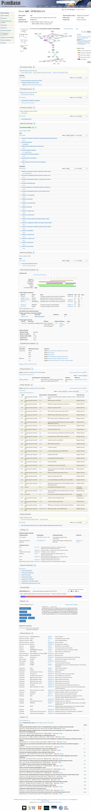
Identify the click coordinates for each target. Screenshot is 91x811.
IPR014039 (70, 296)
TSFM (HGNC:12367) (42, 537)
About (81, 6)
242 (85, 752)
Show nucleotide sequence (27, 604)
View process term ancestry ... (28, 102)
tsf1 (49, 640)
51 (84, 739)
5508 (85, 788)
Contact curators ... (81, 9)
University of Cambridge (52, 799)
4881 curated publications (20, 6)
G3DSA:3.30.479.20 (25, 299)
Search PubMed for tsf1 (24, 720)
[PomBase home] (11, 2)
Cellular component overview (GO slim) (28, 111)
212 (85, 748)
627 (85, 760)
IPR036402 (70, 299)
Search (40, 6)
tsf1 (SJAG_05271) (41, 540)
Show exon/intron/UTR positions (76, 589)
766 (85, 767)
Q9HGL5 (36, 553)
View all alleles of (24, 130)
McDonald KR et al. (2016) (81, 379)
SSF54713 (23, 301)
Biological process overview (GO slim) (28, 92)
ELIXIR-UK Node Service (56, 802)
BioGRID (36, 372)
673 (85, 764)
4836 (85, 785)
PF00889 (23, 296)
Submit (46, 6)
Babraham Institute (45, 801)
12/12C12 (50, 651)
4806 (85, 781)
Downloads (67, 6)
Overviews (53, 6)
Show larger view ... (69, 28)
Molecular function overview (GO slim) (28, 70)
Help (87, 6)
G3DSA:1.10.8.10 (25, 298)
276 (68, 323)
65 (84, 743)
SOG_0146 (37, 547)
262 (85, 755)
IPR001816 (70, 304)
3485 (85, 778)
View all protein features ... (41, 274)
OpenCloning (22, 628)
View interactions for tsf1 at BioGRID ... (79, 372)
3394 (85, 774)
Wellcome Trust (28, 799)
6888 (85, 792)
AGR (48, 537)
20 (81, 298)
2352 (85, 771)
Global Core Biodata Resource (41, 802)
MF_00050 (23, 306)
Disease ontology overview (26, 517)
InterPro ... (32, 308)
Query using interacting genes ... (26, 374)
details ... (64, 728)
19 (64, 316)
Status (60, 6)
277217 (50, 663)
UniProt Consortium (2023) (62, 325)
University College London (63, 799)
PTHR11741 (23, 304)
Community (75, 6)
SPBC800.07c (37, 550)
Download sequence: (24, 608)
